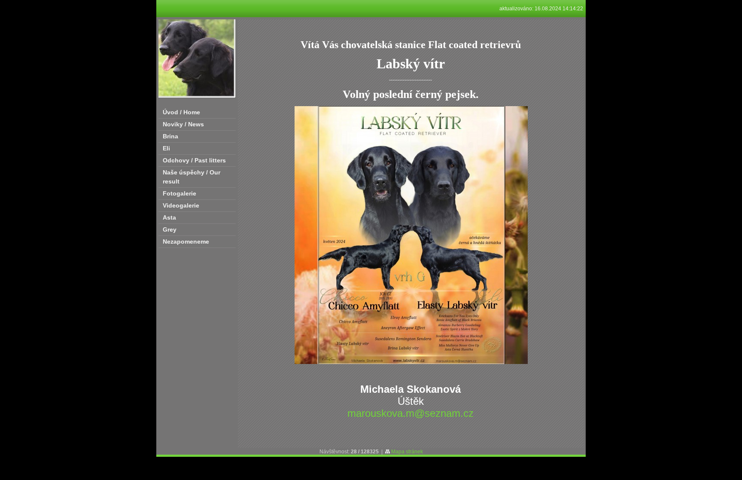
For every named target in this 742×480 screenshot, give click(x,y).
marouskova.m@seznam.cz (410, 413)
